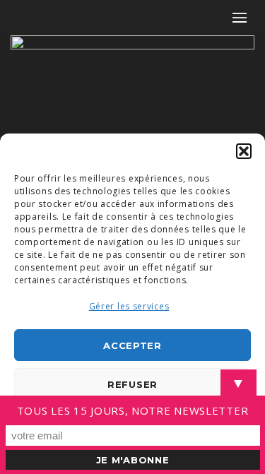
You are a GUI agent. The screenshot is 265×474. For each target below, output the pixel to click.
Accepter (132, 345)
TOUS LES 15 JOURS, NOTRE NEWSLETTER (133, 410)
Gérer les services (129, 306)
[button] (244, 151)
